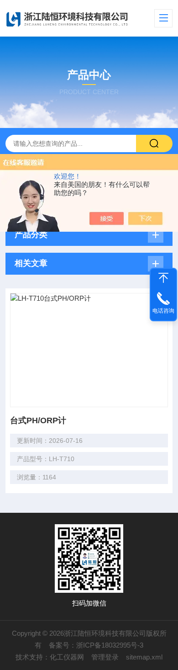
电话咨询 (163, 311)
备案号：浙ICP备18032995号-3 (96, 645)
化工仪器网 (67, 657)
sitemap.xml (144, 657)
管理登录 (105, 657)
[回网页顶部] (163, 278)
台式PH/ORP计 (38, 420)
